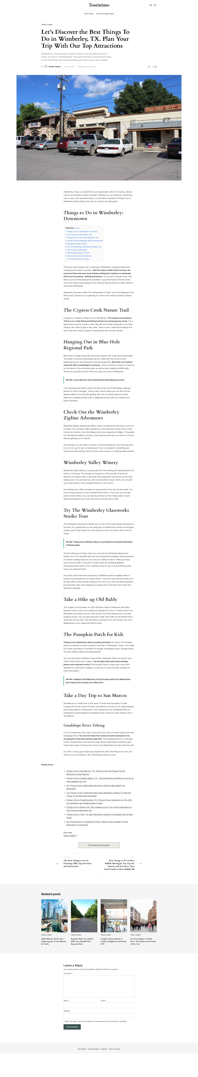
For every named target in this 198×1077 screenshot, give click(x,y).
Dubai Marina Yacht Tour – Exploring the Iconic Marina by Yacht (53, 941)
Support (104, 1049)
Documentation (94, 1049)
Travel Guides (88, 14)
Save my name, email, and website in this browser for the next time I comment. (96, 1021)
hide (77, 228)
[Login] (155, 5)
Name (66, 1001)
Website (67, 1011)
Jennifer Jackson (54, 66)
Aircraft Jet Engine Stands (105, 14)
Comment (68, 973)
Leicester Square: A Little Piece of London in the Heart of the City (143, 941)
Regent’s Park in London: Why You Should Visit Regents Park (82, 941)
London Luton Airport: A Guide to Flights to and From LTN (113, 941)
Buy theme (82, 1049)
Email (103, 1001)
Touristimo (99, 5)
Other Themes (114, 1049)
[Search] (151, 5)
